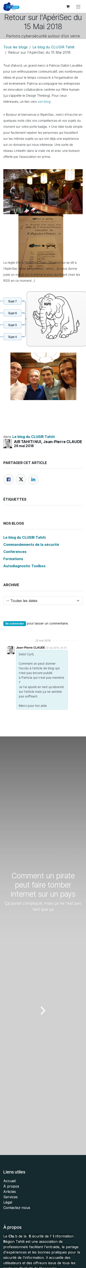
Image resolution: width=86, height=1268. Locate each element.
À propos (11, 1186)
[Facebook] (8, 479)
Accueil (9, 1181)
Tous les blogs (15, 47)
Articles (9, 1191)
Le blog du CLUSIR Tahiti (53, 47)
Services (10, 1197)
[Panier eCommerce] (67, 6)
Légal (7, 1202)
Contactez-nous (16, 1207)
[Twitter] (21, 479)
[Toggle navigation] (78, 6)
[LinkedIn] (33, 479)
